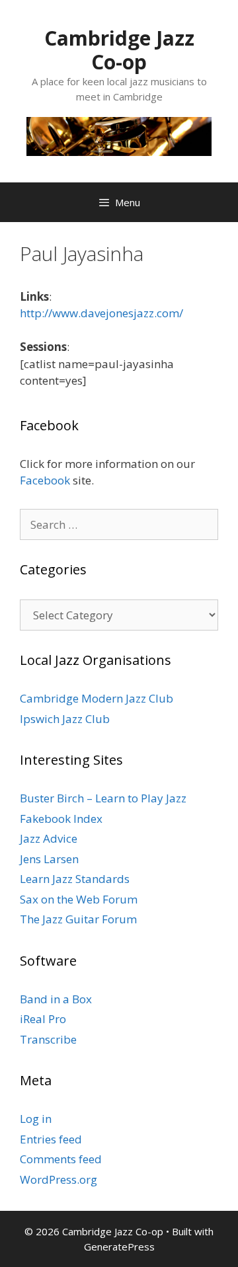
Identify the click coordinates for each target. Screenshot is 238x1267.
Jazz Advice (48, 838)
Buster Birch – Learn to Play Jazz (103, 798)
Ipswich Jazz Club (65, 718)
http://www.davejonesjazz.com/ (101, 313)
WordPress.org (58, 1179)
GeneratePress (119, 1246)
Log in (36, 1118)
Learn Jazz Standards (75, 878)
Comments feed (61, 1159)
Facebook (45, 480)
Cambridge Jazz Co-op (119, 49)
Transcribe (48, 1039)
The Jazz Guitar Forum (78, 919)
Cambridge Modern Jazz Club (96, 698)
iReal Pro (43, 1018)
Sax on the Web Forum (79, 899)
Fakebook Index (61, 818)
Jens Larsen (49, 858)
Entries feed (51, 1139)
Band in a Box (56, 999)
